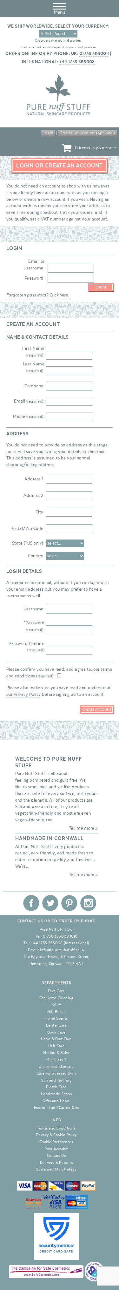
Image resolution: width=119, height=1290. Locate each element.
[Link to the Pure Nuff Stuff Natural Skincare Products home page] (58, 114)
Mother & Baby (56, 1052)
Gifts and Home (56, 1101)
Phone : (28, 416)
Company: (34, 386)
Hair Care (56, 1046)
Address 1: (34, 479)
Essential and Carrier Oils (56, 1107)
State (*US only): (28, 543)
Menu (59, 12)
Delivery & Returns (56, 1162)
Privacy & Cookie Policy (56, 1135)
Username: (33, 609)
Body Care (56, 1032)
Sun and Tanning (56, 1080)
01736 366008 (94, 53)
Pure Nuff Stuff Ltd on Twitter (50, 903)
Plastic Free (56, 1087)
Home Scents (56, 1018)
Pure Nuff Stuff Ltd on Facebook (31, 903)
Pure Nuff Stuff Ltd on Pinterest (69, 903)
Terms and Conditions (56, 1128)
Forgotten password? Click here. (37, 295)
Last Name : (33, 367)
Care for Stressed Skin (56, 1073)
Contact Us (56, 1155)
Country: (36, 556)
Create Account (96, 710)
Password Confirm (26, 647)
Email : (29, 401)
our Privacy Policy (23, 694)
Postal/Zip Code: (27, 528)
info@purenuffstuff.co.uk (62, 950)
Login (48, 133)
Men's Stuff (56, 1059)
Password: (34, 278)
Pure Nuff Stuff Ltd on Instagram (88, 903)
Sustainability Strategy (56, 1169)
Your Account (56, 1149)
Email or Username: (33, 265)
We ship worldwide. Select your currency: (58, 26)
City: (40, 512)
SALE (56, 1004)
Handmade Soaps (56, 1094)
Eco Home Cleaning (56, 998)
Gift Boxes (56, 1011)
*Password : (33, 626)
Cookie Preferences (56, 1142)
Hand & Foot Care (56, 1039)
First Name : (33, 352)
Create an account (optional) (87, 133)
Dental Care (56, 1025)
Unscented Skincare (56, 1066)
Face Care (56, 991)
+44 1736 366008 (77, 61)
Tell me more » (83, 828)
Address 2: (33, 495)
